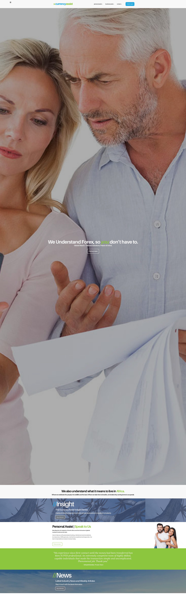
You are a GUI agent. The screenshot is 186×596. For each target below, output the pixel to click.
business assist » (109, 4)
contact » (119, 4)
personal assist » (98, 4)
